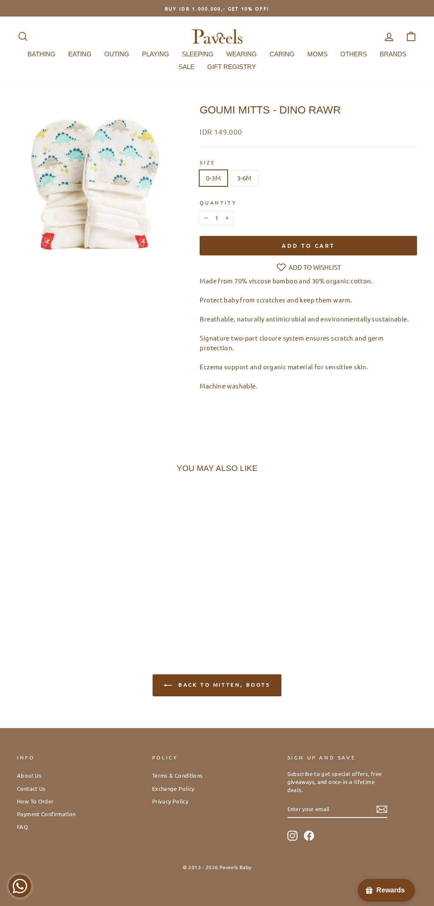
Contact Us (31, 788)
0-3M (213, 178)
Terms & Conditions (177, 775)
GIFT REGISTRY (231, 66)
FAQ (22, 826)
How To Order (35, 801)
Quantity (218, 202)
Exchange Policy (173, 788)
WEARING (241, 54)
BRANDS (393, 54)
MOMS (317, 54)
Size (207, 162)
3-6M (244, 178)
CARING (282, 54)
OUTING (116, 54)
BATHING (42, 54)
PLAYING (155, 54)
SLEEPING (198, 54)
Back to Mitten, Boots (222, 684)
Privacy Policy (170, 801)
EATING (80, 54)
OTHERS (353, 54)
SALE (186, 66)
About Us (29, 775)
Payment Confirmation (46, 813)
